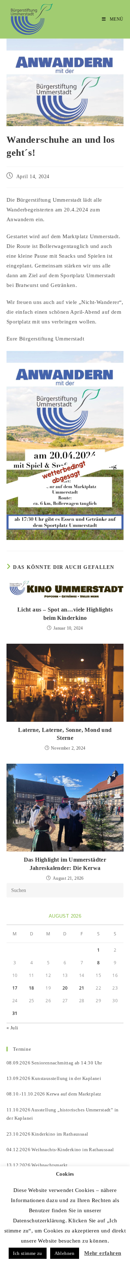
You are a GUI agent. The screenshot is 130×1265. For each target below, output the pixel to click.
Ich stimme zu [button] (27, 1253)
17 (15, 988)
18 (31, 988)
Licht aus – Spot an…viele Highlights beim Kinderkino (65, 613)
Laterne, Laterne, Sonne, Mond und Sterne (65, 734)
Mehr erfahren (102, 1253)
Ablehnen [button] (65, 1253)
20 (65, 988)
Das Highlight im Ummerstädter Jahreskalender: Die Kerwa (65, 864)
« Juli (12, 1027)
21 (81, 988)
